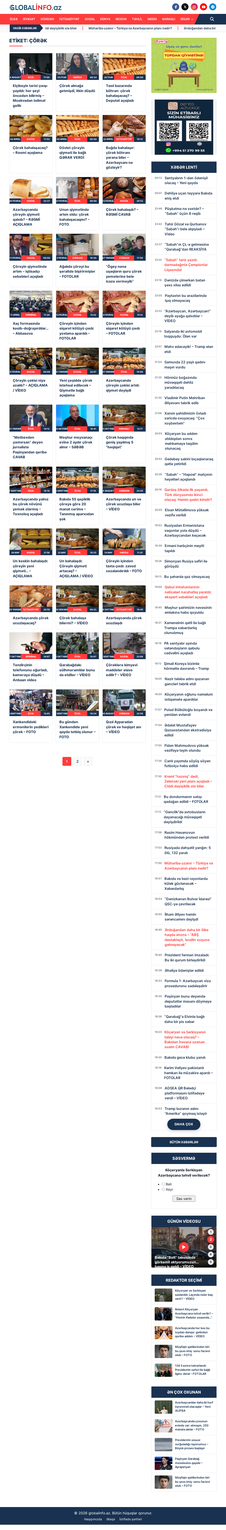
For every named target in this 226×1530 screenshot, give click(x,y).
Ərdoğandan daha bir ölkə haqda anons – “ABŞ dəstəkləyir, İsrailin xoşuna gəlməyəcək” (158, 28)
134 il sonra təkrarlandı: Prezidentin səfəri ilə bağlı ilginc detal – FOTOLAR (192, 1369)
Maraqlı (168, 19)
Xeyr (169, 1189)
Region (121, 19)
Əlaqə (110, 1519)
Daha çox (184, 1124)
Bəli (169, 1184)
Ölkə (14, 19)
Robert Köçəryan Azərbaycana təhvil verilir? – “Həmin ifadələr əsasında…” (194, 1313)
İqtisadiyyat (69, 19)
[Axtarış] (212, 19)
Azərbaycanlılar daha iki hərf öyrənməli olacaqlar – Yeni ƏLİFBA (194, 1406)
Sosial (90, 19)
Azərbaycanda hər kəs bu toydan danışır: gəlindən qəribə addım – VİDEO (192, 1332)
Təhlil (137, 19)
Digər (185, 19)
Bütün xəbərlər (184, 1142)
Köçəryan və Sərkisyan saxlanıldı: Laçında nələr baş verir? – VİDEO (194, 1294)
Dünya (105, 19)
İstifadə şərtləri (130, 1519)
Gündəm (47, 19)
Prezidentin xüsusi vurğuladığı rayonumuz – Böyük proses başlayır (191, 1444)
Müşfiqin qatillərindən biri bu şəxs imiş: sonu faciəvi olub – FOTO (192, 1350)
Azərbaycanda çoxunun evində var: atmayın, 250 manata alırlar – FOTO (192, 1425)
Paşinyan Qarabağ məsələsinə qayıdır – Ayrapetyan (189, 1462)
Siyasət (29, 19)
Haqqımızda (93, 1519)
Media (152, 19)
